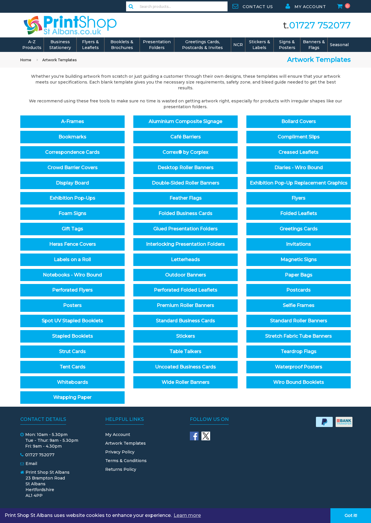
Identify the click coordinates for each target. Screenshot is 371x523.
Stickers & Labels (259, 44)
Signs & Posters (287, 44)
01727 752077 (320, 25)
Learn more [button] (187, 515)
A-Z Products (31, 44)
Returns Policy (120, 469)
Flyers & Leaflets (90, 44)
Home (25, 60)
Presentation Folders (157, 44)
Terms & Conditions (126, 460)
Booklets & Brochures (121, 44)
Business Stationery (60, 44)
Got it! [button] (351, 515)
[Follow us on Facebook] (194, 436)
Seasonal (339, 44)
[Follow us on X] (205, 436)
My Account (117, 434)
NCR (238, 44)
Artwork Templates (59, 60)
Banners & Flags (314, 44)
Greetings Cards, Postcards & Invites (202, 44)
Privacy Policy (119, 452)
